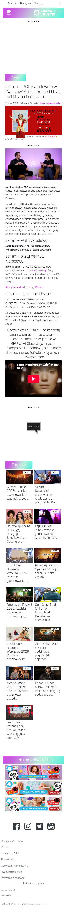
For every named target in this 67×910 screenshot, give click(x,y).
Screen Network (8, 890)
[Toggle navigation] (9, 12)
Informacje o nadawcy (13, 878)
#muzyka (34, 103)
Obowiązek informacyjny (14, 865)
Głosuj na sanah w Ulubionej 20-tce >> (24, 287)
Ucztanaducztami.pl (37, 270)
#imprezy (25, 103)
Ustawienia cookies (33, 883)
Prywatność (7, 859)
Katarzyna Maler (53, 103)
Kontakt (5, 847)
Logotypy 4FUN (10, 853)
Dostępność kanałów (12, 841)
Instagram (26, 3)
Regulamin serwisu (11, 871)
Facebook (11, 3)
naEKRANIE (6, 896)
